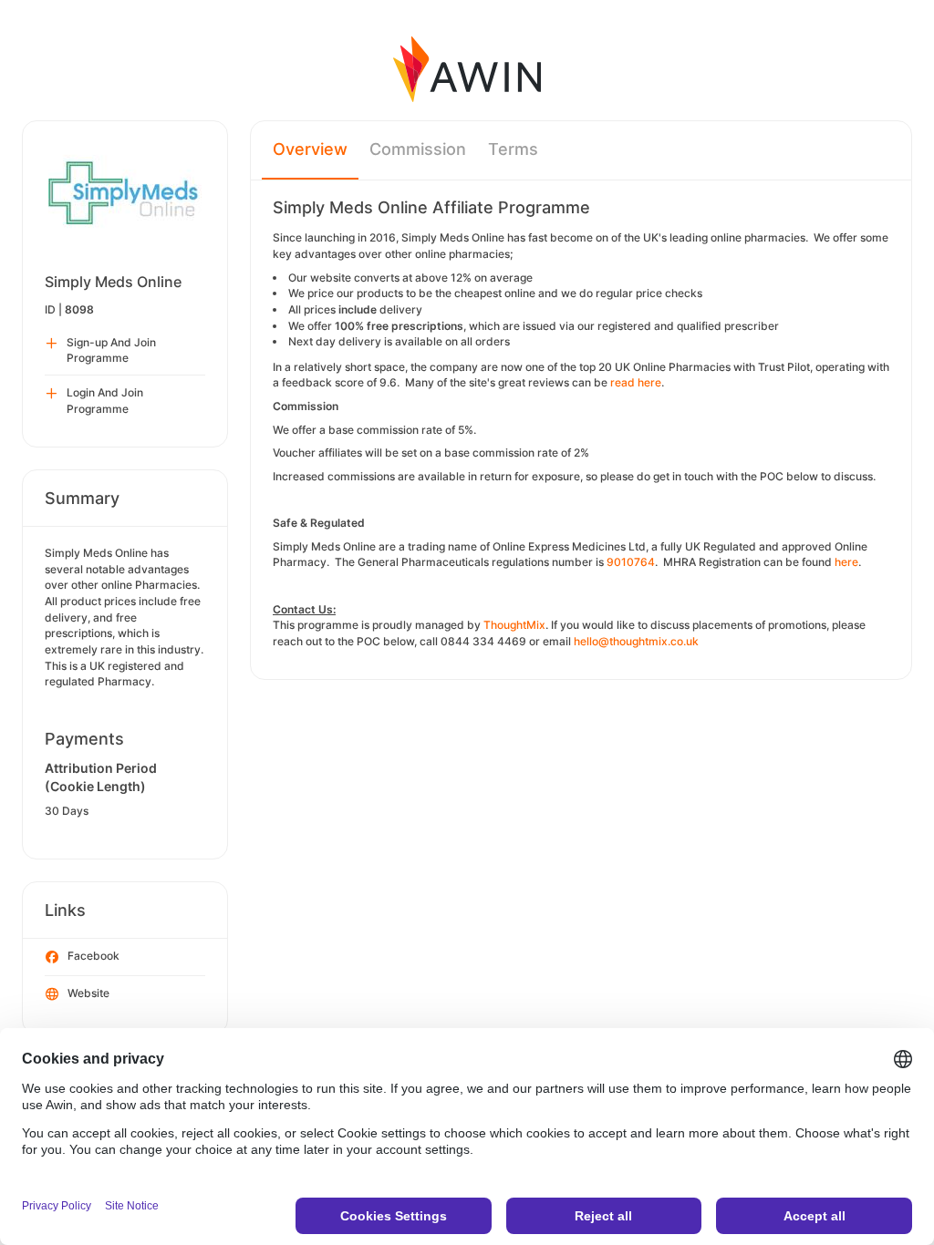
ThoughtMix (514, 625)
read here (635, 382)
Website (88, 993)
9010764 (631, 562)
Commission (417, 149)
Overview (310, 149)
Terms (513, 149)
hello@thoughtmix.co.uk (636, 641)
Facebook (93, 955)
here (846, 562)
